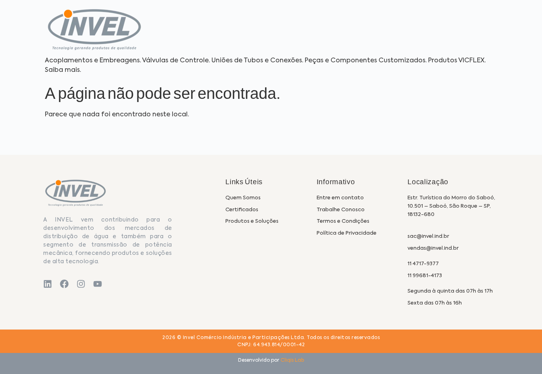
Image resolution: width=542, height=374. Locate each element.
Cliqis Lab (292, 360)
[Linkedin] (47, 284)
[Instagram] (81, 284)
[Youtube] (97, 284)
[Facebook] (64, 284)
